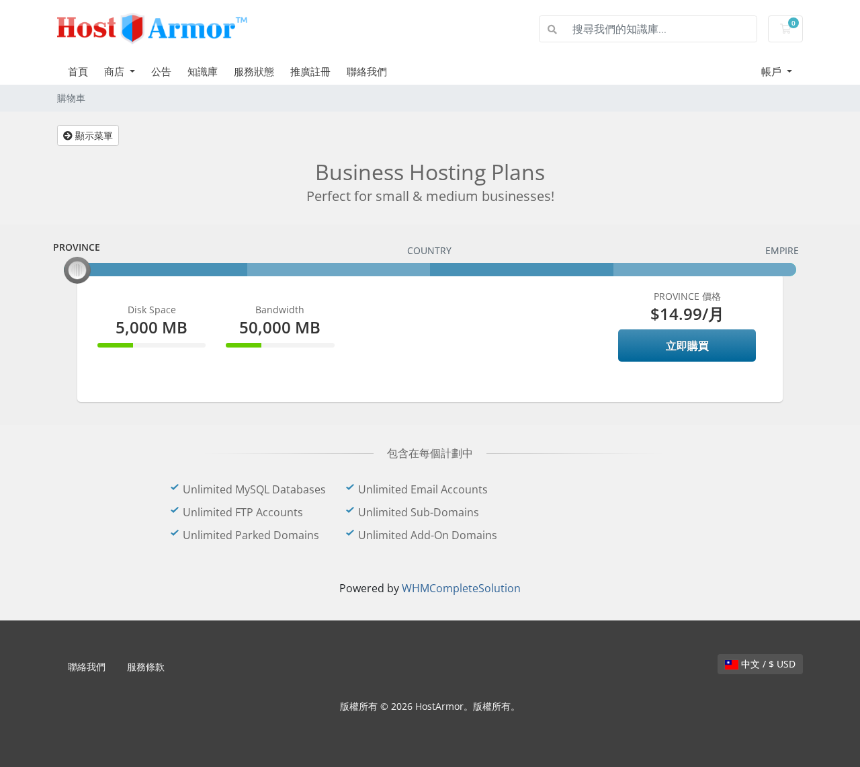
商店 (115, 71)
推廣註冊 (310, 71)
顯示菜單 (93, 135)
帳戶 (772, 71)
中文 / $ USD (767, 663)
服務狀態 (254, 71)
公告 (161, 71)
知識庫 (202, 71)
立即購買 (687, 345)
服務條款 (146, 666)
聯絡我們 (367, 71)
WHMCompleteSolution (461, 588)
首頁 (78, 71)
